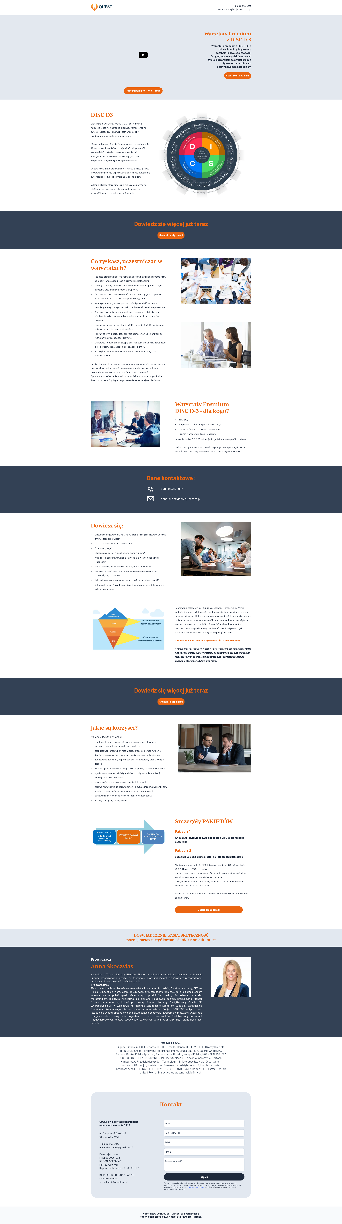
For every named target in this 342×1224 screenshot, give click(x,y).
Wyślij (204, 1176)
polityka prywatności (196, 1187)
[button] (237, 75)
